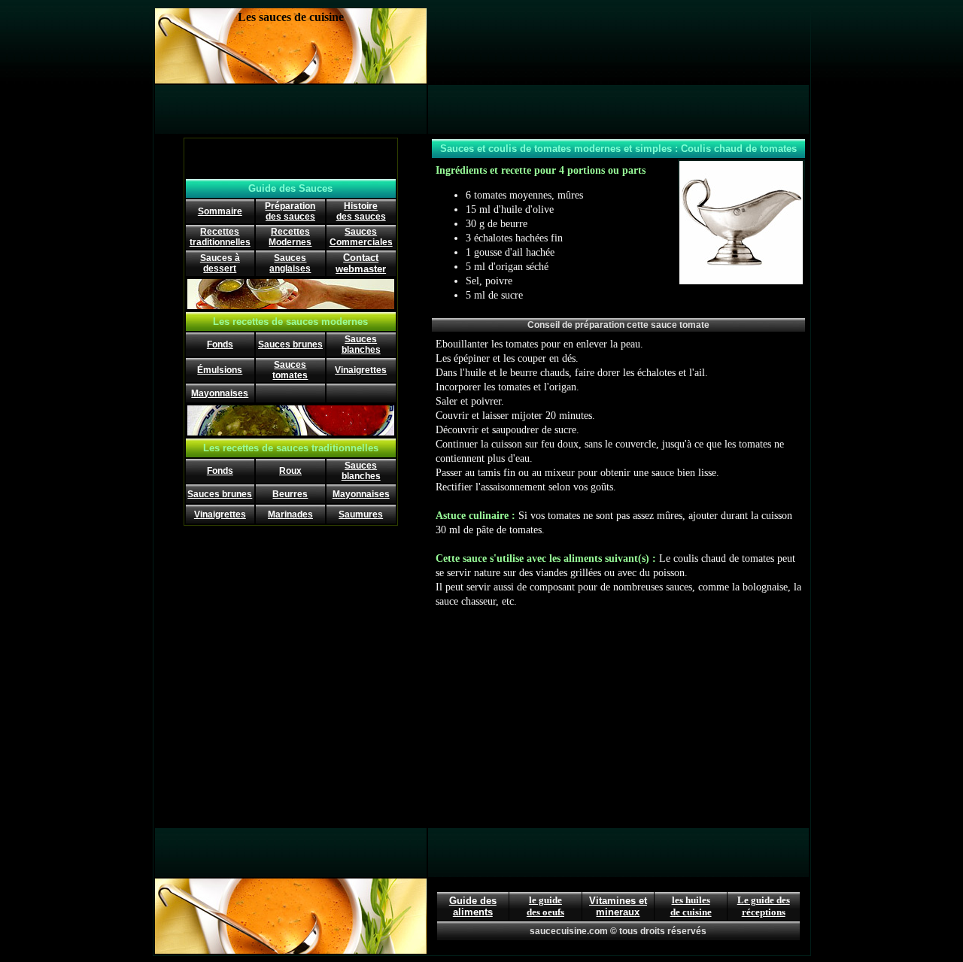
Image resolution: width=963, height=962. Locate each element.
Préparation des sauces (290, 211)
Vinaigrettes (361, 370)
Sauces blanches (361, 344)
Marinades (290, 514)
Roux (290, 471)
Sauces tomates (290, 370)
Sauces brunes (290, 344)
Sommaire (220, 211)
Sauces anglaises (290, 263)
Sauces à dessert (220, 263)
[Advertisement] (618, 45)
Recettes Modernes (290, 236)
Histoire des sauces (361, 211)
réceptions (763, 912)
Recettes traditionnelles (220, 236)
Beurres (290, 494)
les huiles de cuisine (691, 906)
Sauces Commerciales (361, 236)
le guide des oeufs (545, 906)
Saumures (361, 514)
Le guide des (763, 900)
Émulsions (219, 370)
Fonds (220, 344)
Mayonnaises (219, 393)
